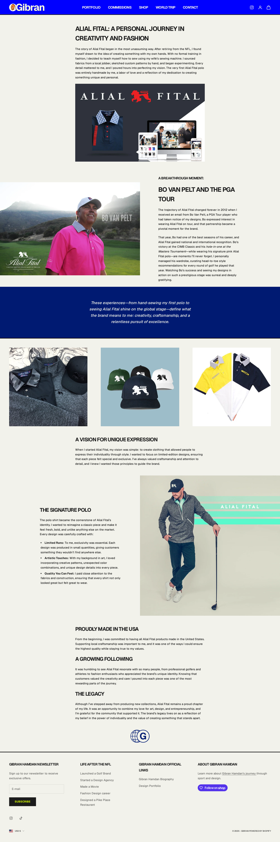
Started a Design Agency (97, 780)
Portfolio (91, 7)
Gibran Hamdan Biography (156, 779)
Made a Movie (89, 786)
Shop (143, 7)
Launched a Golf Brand (95, 773)
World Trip (165, 7)
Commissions (119, 7)
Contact (190, 7)
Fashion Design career (95, 793)
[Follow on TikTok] (21, 818)
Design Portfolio (150, 786)
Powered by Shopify (260, 831)
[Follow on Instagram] (11, 818)
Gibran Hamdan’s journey (239, 773)
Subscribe (22, 801)
